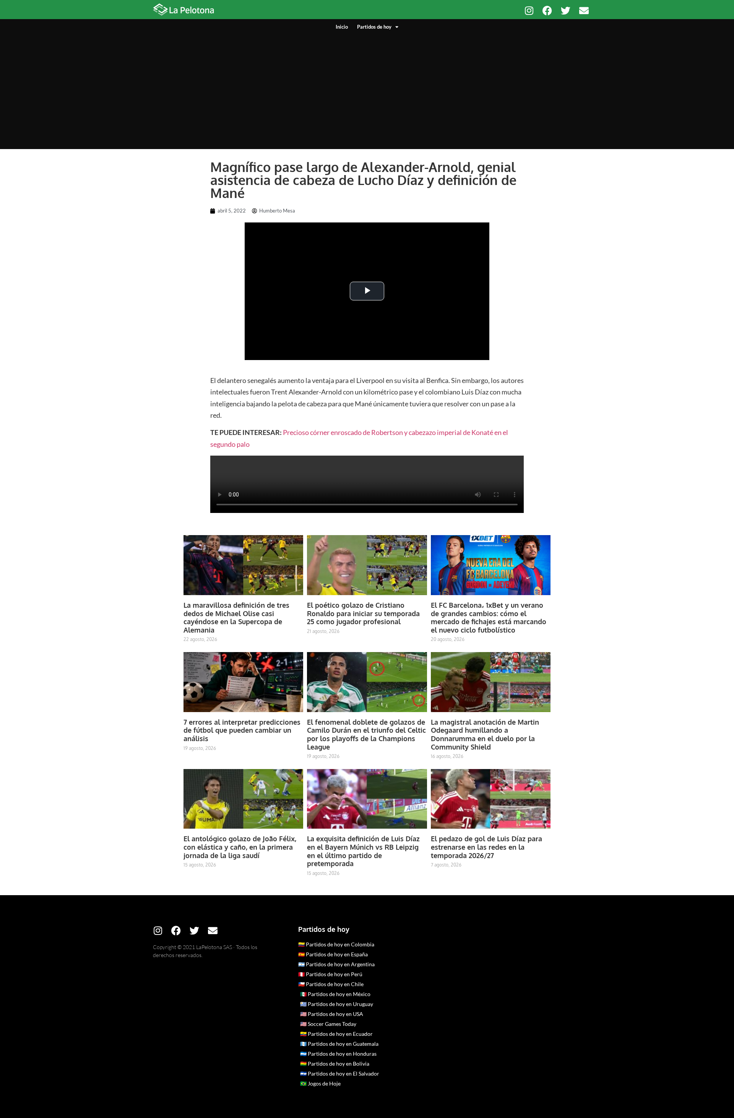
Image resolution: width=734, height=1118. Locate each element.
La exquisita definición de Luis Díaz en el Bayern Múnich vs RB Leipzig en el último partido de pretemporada (363, 851)
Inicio (342, 27)
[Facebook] (547, 10)
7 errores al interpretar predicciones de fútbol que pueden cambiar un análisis (242, 730)
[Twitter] (565, 10)
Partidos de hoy (374, 27)
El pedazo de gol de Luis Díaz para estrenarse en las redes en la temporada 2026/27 (486, 846)
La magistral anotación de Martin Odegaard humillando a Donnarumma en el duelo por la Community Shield (485, 734)
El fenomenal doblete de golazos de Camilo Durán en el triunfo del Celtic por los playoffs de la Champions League (366, 734)
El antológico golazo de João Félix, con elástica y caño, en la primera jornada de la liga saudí (240, 846)
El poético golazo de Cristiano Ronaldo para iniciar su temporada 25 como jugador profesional (363, 613)
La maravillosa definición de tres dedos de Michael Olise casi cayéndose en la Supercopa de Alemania (236, 617)
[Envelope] (584, 10)
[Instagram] (529, 10)
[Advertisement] (367, 87)
